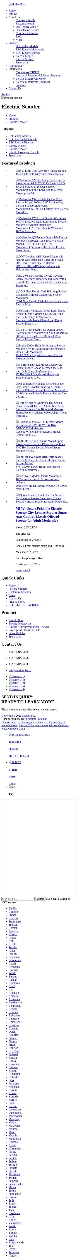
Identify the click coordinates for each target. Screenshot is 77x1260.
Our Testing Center (26, 26)
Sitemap (42, 718)
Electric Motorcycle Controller (33, 81)
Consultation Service (27, 30)
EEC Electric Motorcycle (30, 49)
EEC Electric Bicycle (28, 52)
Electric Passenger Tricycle (24, 152)
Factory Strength (25, 23)
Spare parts (22, 62)
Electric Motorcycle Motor (31, 78)
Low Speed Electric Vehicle (24, 630)
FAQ (18, 36)
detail (27, 570)
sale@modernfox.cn (20, 670)
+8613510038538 (19, 755)
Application (15, 65)
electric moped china (13, 728)
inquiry (20, 570)
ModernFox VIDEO (27, 72)
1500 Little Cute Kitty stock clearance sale (40, 173)
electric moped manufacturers (52, 725)
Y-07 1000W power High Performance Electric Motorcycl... (38, 468)
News (12, 595)
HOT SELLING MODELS (24, 604)
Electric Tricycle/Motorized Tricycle (29, 626)
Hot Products (28, 718)
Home (12, 10)
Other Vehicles (17, 633)
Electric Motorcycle (20, 623)
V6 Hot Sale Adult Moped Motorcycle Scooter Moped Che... (37, 376)
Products (13, 43)
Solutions (21, 85)
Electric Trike (26, 725)
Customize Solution (27, 33)
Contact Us (15, 88)
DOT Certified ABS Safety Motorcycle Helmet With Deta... (38, 268)
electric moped (26, 722)
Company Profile (25, 20)
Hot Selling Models (27, 46)
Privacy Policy (17, 601)
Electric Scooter (25, 59)
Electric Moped (24, 55)
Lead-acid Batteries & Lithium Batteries (38, 75)
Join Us (13, 13)
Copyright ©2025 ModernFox (18, 715)
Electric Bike (16, 620)
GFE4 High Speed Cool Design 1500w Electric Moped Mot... (38, 338)
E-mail (12, 783)
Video (19, 39)
